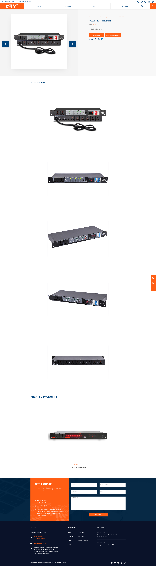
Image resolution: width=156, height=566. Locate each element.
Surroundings (103, 17)
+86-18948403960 (9, 1)
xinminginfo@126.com (25, 1)
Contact (70, 536)
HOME (39, 6)
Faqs (69, 540)
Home (90, 17)
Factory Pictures (83, 540)
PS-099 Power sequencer (78, 467)
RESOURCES (125, 6)
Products (96, 17)
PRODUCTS (67, 6)
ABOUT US (96, 6)
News (69, 544)
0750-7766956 (41, 502)
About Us (81, 532)
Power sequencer (113, 17)
